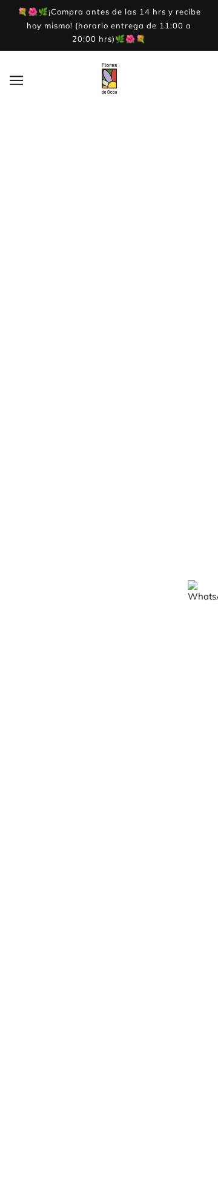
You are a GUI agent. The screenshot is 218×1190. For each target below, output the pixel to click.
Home (136, 271)
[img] (98, 742)
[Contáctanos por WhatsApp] (203, 595)
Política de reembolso (109, 899)
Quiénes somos (109, 807)
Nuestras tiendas (109, 826)
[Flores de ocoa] (109, 90)
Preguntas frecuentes (109, 995)
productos (152, 284)
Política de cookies (109, 1014)
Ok (178, 1128)
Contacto (109, 862)
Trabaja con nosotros (109, 844)
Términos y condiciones (109, 958)
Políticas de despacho (109, 977)
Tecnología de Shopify (109, 1166)
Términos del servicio (109, 881)
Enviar (36, 702)
